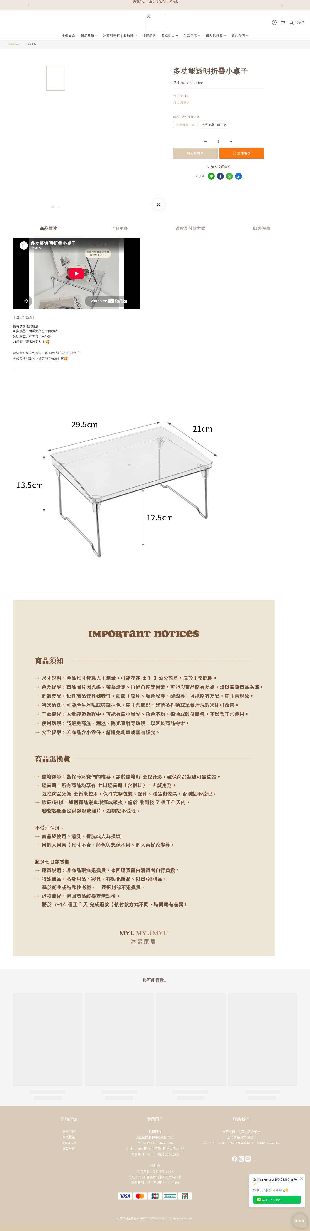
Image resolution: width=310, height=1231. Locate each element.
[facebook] (220, 176)
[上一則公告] (28, 5)
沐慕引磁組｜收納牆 (118, 35)
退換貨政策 (69, 1143)
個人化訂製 (214, 35)
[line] (211, 176)
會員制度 (68, 1148)
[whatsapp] (229, 176)
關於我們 (238, 35)
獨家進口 (168, 35)
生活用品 (190, 35)
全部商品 (68, 35)
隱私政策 (68, 1137)
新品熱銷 (87, 35)
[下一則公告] (282, 5)
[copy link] (238, 176)
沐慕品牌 (149, 35)
